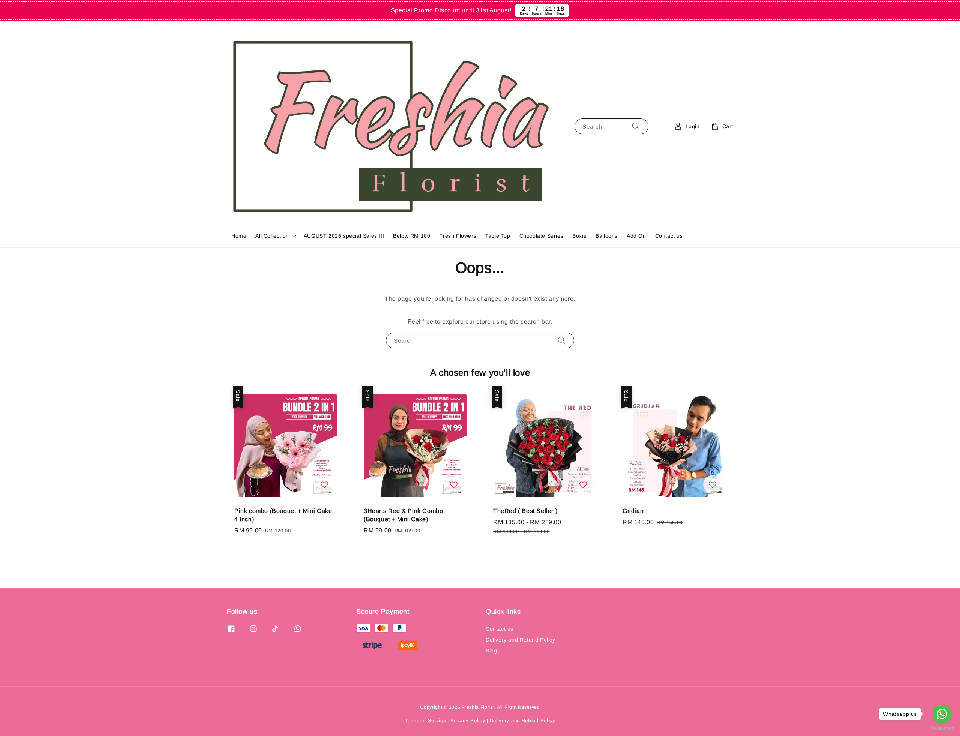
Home (238, 236)
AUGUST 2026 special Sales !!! (344, 236)
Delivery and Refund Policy (520, 640)
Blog (491, 651)
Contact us (669, 236)
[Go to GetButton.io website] (942, 728)
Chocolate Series (541, 236)
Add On (636, 236)
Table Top (497, 236)
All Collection (272, 236)
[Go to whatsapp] (942, 714)
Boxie (579, 236)
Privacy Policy (468, 720)
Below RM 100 (411, 236)
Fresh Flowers (457, 236)
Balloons (607, 236)
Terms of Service (425, 720)
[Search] (636, 126)
